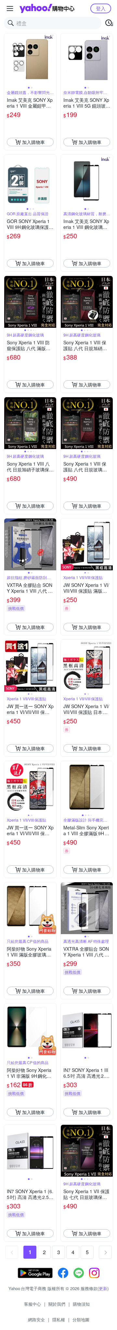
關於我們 (56, 1304)
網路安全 (36, 1319)
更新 (103, 1288)
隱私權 (58, 1319)
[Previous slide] (8, 59)
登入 (101, 8)
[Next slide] (52, 59)
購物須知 (81, 1304)
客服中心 (32, 1304)
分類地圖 (80, 1319)
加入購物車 (33, 142)
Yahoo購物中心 (47, 8)
